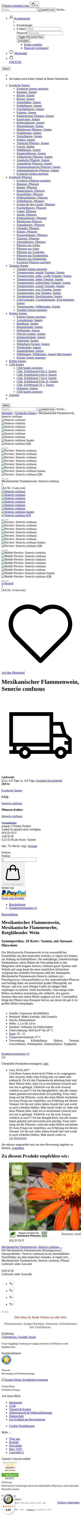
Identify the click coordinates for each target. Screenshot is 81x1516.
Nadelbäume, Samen (29, 132)
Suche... (61, 9)
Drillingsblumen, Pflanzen (32, 197)
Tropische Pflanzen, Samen (33, 143)
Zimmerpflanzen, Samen (31, 153)
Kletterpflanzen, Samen (30, 122)
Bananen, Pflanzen (28, 184)
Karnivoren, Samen (28, 119)
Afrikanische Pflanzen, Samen (35, 156)
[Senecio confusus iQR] (16, 515)
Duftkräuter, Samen (28, 330)
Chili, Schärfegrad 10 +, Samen (35, 384)
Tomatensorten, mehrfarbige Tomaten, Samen (44, 282)
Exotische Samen (19, 85)
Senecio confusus (12, 803)
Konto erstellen (33, 44)
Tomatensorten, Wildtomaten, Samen (38, 306)
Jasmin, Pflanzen (27, 214)
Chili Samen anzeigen (30, 367)
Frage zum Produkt (13, 898)
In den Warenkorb (13, 884)
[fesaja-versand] (16, 5)
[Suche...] (46, 10)
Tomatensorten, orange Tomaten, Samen (40, 286)
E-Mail (21, 28)
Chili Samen (16, 364)
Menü (6, 68)
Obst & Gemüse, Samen (31, 333)
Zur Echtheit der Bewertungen (27, 1419)
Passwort (22, 32)
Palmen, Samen (26, 139)
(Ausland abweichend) (48, 780)
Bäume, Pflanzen (27, 187)
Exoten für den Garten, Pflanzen (36, 204)
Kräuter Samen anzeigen (31, 316)
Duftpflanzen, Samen (29, 105)
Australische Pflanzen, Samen (34, 163)
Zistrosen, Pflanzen (28, 238)
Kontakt (14, 1442)
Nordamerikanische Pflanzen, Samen (38, 167)
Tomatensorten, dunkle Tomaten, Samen (40, 272)
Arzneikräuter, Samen (29, 320)
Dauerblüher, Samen (29, 102)
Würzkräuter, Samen (29, 347)
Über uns (14, 1438)
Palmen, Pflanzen (27, 231)
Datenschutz (16, 1416)
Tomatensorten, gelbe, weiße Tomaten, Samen (44, 276)
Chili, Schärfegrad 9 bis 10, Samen (37, 381)
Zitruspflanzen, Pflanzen (31, 241)
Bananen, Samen (27, 92)
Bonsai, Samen (25, 98)
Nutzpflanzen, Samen (29, 136)
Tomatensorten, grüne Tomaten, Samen (40, 279)
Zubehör (14, 395)
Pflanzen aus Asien (28, 248)
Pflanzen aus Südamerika (32, 258)
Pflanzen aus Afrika (28, 245)
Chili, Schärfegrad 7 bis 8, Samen (37, 378)
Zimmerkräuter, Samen (30, 350)
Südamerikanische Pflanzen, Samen (38, 170)
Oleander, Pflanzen (28, 228)
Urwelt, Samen (25, 146)
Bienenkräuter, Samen (30, 327)
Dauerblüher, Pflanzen (30, 194)
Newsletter (15, 1445)
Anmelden (18, 1148)
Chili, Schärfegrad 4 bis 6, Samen (37, 374)
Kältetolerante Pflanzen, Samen (35, 115)
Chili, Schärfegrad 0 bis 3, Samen (37, 371)
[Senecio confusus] (13, 491)
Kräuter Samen (18, 313)
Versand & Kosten (20, 1409)
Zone (12, 1033)
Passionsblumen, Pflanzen (32, 235)
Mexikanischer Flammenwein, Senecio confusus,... (32, 1247)
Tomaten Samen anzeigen (32, 269)
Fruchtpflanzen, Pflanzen (31, 207)
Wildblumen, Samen (29, 150)
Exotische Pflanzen (20, 177)
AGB (12, 1405)
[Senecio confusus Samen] (18, 511)
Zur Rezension (18, 1138)
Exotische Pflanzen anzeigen (34, 180)
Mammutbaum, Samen (30, 126)
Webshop (30, 1510)
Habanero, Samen (27, 388)
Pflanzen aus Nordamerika (32, 255)
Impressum (15, 1402)
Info (46, 1063)
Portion (6, 856)
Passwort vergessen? (36, 48)
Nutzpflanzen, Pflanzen (30, 224)
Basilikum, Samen (27, 323)
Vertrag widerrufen (68, 1502)
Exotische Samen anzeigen (32, 88)
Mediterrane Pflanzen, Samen (34, 129)
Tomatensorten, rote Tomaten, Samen (39, 293)
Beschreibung (17, 904)
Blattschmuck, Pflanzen (31, 190)
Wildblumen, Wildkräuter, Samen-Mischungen (44, 354)
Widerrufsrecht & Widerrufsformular (30, 1412)
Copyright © (16, 1452)
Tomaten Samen (18, 265)
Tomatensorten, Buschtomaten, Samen (39, 296)
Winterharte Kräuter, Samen (33, 344)
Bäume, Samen (26, 95)
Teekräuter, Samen (28, 340)
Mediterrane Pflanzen (29, 221)
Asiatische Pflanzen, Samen (33, 160)
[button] (19, 18)
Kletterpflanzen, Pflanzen (32, 218)
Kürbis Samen (17, 361)
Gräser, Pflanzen (26, 211)
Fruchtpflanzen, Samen (30, 109)
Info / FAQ (15, 1449)
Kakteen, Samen (26, 112)
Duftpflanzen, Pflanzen (30, 201)
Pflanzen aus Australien (30, 252)
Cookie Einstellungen (22, 1425)
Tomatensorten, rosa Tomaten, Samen (39, 289)
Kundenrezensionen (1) (23, 908)
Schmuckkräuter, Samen (31, 337)
